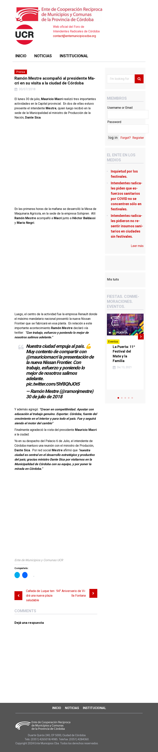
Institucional (74, 56)
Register (138, 138)
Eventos (113, 341)
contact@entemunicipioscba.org (74, 36)
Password (114, 122)
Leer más (137, 246)
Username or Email (120, 107)
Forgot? (125, 138)
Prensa (20, 71)
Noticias (43, 56)
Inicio (20, 56)
